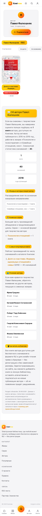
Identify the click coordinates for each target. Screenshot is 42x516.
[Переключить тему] (26, 3)
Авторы (29, 513)
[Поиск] (31, 3)
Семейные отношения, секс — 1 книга (21, 209)
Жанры (13, 513)
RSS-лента (6, 491)
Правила (5, 476)
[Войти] (37, 3)
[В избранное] (17, 79)
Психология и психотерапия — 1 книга (21, 204)
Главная (4, 513)
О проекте (6, 471)
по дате (23, 49)
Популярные (6, 461)
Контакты (5, 481)
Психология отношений (19, 236)
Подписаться (22, 32)
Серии (4, 451)
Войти (38, 513)
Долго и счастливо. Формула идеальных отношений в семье (21, 262)
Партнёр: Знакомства (10, 496)
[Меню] (4, 3)
